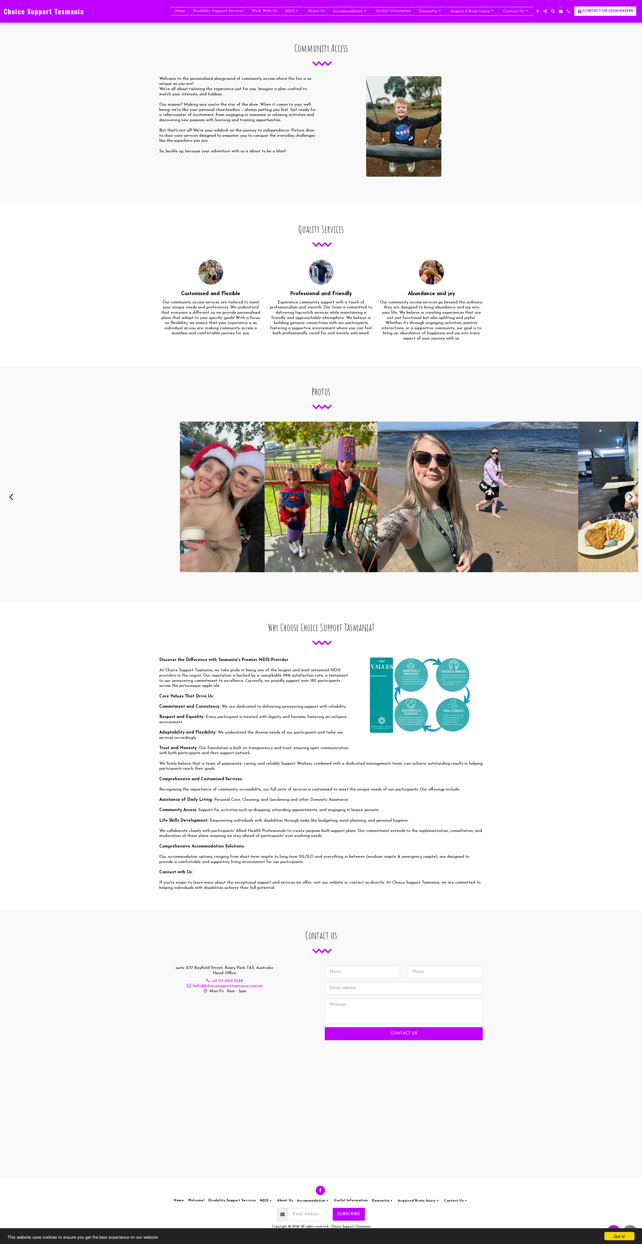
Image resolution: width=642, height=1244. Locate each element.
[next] (630, 496)
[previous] (11, 496)
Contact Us (403, 1033)
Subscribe (348, 1214)
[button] (292, 11)
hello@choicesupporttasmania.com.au (228, 986)
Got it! (619, 1236)
